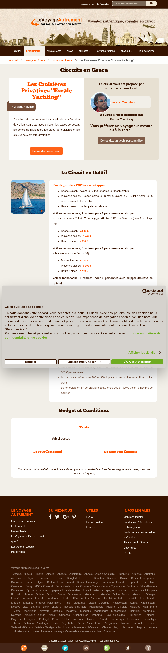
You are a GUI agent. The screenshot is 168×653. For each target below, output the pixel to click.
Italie (67, 602)
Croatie (84, 586)
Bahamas (45, 578)
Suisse (151, 623)
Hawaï (15, 598)
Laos (25, 606)
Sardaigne (43, 623)
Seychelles (68, 623)
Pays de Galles (115, 615)
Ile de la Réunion (72, 598)
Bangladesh (74, 578)
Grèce (61, 594)
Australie (149, 574)
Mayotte (44, 611)
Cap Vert (133, 582)
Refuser (30, 361)
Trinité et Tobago (133, 627)
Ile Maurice (53, 598)
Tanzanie (79, 627)
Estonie (121, 590)
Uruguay (57, 631)
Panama (97, 615)
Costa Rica (70, 586)
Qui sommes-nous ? (23, 521)
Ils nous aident (94, 522)
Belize (87, 578)
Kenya (133, 602)
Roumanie (78, 619)
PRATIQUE (126, 51)
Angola (88, 574)
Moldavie (71, 611)
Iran (142, 598)
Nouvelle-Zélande (35, 615)
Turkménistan (19, 631)
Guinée (105, 594)
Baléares (59, 578)
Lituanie (56, 606)
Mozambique (118, 611)
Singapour (111, 623)
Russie (91, 619)
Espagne (109, 590)
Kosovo (15, 606)
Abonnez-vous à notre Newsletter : (96, 4)
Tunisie (150, 627)
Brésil (29, 582)
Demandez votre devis (46, 151)
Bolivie (124, 578)
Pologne (149, 615)
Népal (52, 615)
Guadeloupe (75, 594)
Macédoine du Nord (75, 606)
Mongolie (85, 611)
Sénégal (50, 627)
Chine (151, 582)
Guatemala (91, 594)
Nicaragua (149, 611)
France (28, 594)
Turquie (34, 631)
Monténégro (101, 611)
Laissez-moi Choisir (81, 361)
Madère (110, 606)
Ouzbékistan (80, 615)
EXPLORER (84, 51)
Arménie (137, 574)
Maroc (17, 611)
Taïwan (91, 627)
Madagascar (96, 606)
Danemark (17, 590)
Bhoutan (99, 578)
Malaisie (122, 606)
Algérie (50, 574)
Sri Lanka (138, 623)
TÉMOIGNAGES (54, 51)
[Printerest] (74, 517)
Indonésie (131, 598)
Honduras (27, 598)
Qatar (65, 619)
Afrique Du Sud (22, 574)
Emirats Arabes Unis (74, 590)
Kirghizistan (148, 602)
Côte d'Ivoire (147, 586)
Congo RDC (33, 586)
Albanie (39, 574)
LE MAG (69, 51)
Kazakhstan (119, 602)
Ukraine (45, 631)
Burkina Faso (55, 582)
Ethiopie (150, 590)
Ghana (50, 594)
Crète (95, 586)
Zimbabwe (109, 631)
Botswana (17, 582)
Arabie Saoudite (105, 574)
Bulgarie (39, 582)
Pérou (55, 619)
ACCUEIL (18, 51)
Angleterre (75, 574)
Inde (120, 598)
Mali (145, 606)
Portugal (44, 619)
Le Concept (18, 526)
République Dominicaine (125, 619)
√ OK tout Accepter (137, 361)
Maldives (135, 606)
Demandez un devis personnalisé (121, 140)
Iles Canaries (93, 598)
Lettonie (35, 606)
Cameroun (108, 582)
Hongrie (39, 598)
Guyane (137, 594)
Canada (120, 582)
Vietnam (85, 631)
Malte (153, 606)
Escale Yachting (123, 102)
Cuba (104, 586)
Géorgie (150, 594)
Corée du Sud (51, 586)
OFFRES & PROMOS (106, 51)
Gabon (40, 594)
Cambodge (92, 582)
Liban (46, 606)
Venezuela (71, 631)
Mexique (58, 611)
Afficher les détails (142, 352)
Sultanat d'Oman (21, 627)
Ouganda (64, 615)
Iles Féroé (109, 598)
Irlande (151, 598)
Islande (15, 602)
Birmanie (112, 578)
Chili (143, 582)
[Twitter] (58, 517)
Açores (32, 578)
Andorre (62, 574)
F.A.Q (89, 517)
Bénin (80, 582)
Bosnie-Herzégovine (143, 578)
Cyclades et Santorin (123, 586)
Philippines (134, 615)
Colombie (16, 586)
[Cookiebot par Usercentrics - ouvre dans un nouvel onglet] (145, 292)
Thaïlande (105, 627)
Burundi (69, 582)
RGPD (127, 552)
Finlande (16, 594)
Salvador (29, 623)
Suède (38, 627)
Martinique (30, 611)
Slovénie (125, 623)
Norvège (16, 615)
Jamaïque (79, 602)
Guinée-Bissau (121, 594)
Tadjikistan (64, 627)
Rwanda (103, 619)
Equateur (95, 590)
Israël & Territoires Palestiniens (42, 602)
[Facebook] (51, 517)
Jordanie (104, 602)
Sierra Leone (94, 623)
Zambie (96, 631)
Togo (116, 627)
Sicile (81, 623)
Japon (92, 602)
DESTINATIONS (33, 51)
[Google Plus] (66, 517)
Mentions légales (134, 517)
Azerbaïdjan (18, 578)
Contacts (91, 527)
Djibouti (30, 590)
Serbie (55, 623)
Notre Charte (18, 531)
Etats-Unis (135, 590)
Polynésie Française (23, 619)
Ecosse (42, 590)
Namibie (135, 611)
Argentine (123, 574)
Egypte (54, 590)
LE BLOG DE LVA (146, 51)
